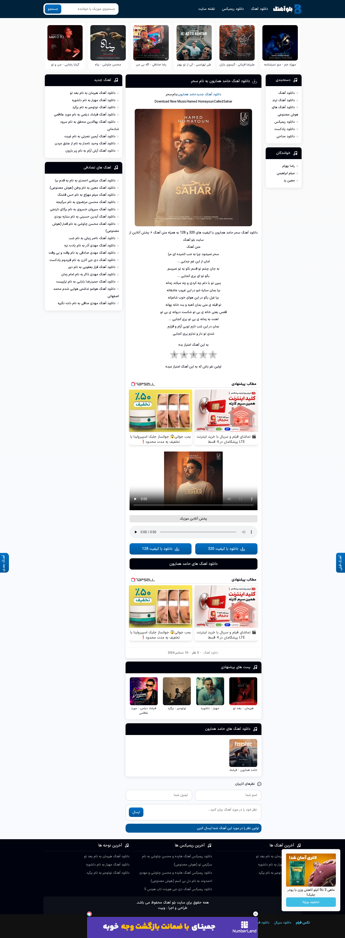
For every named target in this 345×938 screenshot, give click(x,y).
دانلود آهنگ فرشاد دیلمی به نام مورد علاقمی (84, 114)
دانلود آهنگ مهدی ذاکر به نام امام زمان (88, 274)
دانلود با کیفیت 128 (157, 549)
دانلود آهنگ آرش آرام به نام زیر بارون (90, 150)
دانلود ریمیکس (233, 9)
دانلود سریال (282, 922)
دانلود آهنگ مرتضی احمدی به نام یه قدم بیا (85, 180)
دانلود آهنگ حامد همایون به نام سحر (220, 81)
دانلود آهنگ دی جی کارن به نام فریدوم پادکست (82, 260)
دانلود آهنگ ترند (283, 100)
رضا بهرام (288, 166)
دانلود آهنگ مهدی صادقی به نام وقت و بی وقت (82, 252)
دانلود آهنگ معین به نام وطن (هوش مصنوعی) (82, 187)
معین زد (289, 180)
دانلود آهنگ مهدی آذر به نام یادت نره (89, 245)
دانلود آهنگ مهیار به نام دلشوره (93, 100)
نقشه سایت (206, 9)
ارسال (136, 812)
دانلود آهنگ (259, 9)
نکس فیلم (303, 922)
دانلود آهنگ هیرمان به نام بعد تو (92, 93)
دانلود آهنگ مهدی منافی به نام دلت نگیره (86, 303)
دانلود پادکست (284, 129)
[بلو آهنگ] (287, 9)
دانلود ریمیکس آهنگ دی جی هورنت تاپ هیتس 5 (178, 889)
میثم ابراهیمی (286, 173)
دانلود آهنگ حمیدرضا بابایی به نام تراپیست (85, 281)
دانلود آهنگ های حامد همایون (193, 564)
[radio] (212, 355)
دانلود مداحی (285, 136)
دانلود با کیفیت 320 (223, 549)
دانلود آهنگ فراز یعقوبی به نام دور (91, 267)
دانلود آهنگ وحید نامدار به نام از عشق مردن (85, 143)
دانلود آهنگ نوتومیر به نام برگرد (93, 107)
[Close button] (255, 913)
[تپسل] (89, 913)
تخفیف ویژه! (311, 902)
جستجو (53, 9)
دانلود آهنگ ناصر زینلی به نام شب (92, 238)
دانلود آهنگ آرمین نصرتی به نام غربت (89, 136)
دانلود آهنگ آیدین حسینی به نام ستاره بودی (84, 216)
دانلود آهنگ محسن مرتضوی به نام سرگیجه (85, 202)
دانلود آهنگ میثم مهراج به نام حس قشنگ (86, 194)
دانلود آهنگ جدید (209, 94)
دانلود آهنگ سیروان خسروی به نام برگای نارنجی (82, 209)
